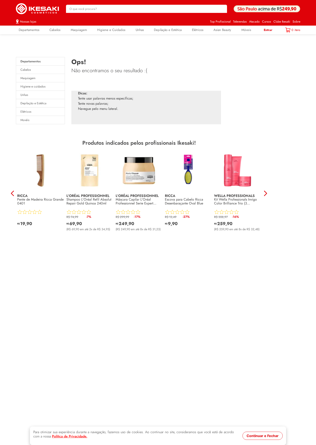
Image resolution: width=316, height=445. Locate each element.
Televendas (240, 21)
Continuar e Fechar (263, 436)
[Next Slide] (265, 193)
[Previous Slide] (12, 193)
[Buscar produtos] (221, 9)
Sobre (296, 21)
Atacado (254, 21)
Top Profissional (220, 21)
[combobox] (146, 9)
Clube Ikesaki (281, 21)
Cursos (266, 21)
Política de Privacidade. (69, 436)
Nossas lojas (28, 21)
